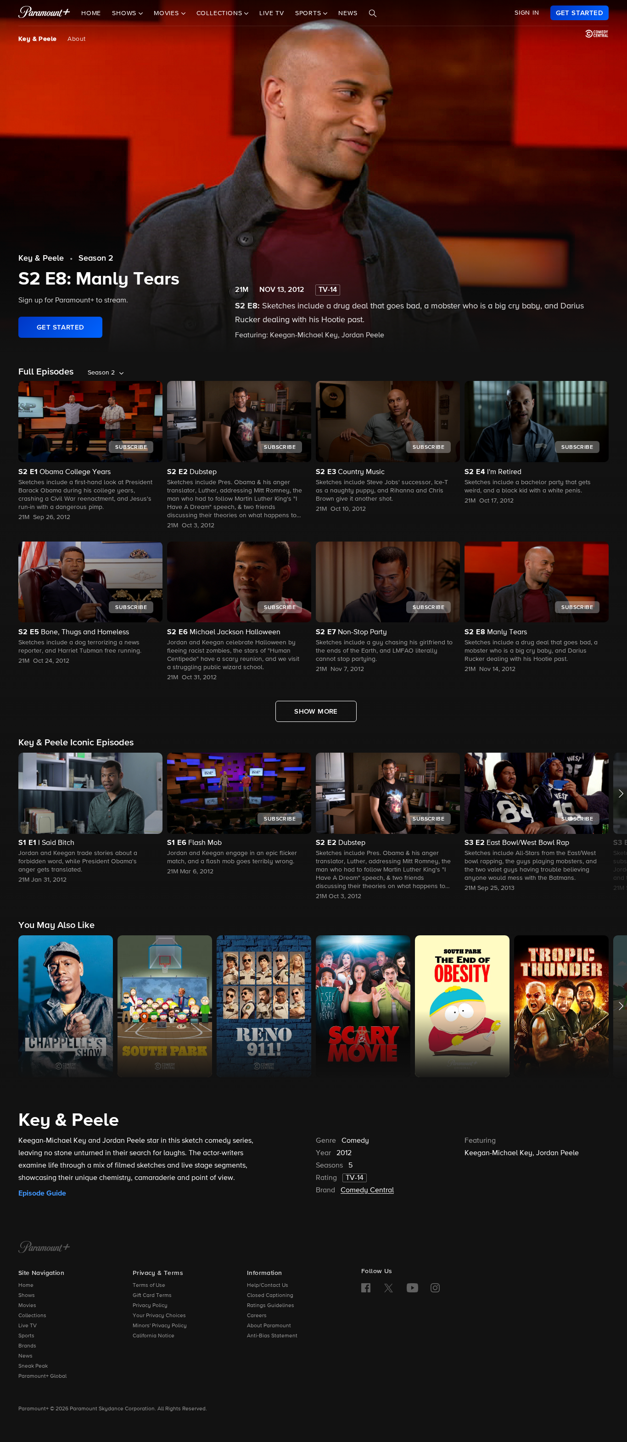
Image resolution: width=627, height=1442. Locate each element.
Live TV (271, 13)
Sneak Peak (33, 1366)
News (347, 13)
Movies (27, 1305)
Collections (32, 1316)
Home (91, 13)
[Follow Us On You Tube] (412, 1287)
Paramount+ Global (42, 1376)
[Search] (373, 13)
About (76, 39)
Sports (26, 1336)
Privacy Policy (150, 1305)
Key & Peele (37, 39)
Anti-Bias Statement (272, 1336)
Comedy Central (367, 1190)
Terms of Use (149, 1285)
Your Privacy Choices (159, 1316)
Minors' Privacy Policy (160, 1326)
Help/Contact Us (267, 1285)
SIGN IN (527, 13)
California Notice (153, 1336)
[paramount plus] (44, 13)
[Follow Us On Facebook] (365, 1287)
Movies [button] (167, 13)
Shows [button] (125, 13)
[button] (90, 819)
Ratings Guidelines (270, 1305)
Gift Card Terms (152, 1295)
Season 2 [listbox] (101, 372)
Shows (26, 1295)
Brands (27, 1346)
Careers (257, 1316)
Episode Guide (42, 1193)
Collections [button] (220, 13)
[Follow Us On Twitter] (388, 1287)
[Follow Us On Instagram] (435, 1287)
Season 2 (95, 258)
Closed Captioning (270, 1295)
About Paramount (269, 1326)
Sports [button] (309, 13)
